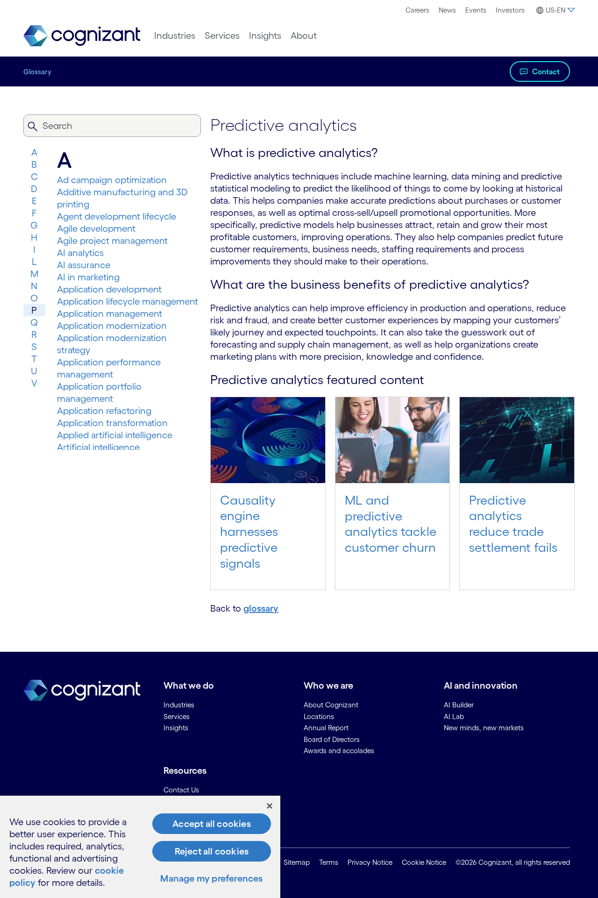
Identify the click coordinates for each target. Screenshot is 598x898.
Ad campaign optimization (112, 180)
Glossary (37, 72)
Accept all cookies (211, 824)
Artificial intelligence (98, 447)
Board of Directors (332, 739)
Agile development (96, 228)
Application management (109, 313)
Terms (328, 862)
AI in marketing (88, 277)
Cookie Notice (424, 862)
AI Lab (454, 716)
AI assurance (83, 265)
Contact (546, 71)
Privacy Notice (370, 862)
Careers (417, 10)
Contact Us (181, 790)
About (304, 35)
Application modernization (112, 326)
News (447, 10)
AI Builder (459, 705)
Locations (319, 716)
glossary (260, 608)
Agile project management (112, 240)
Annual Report (326, 728)
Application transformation (112, 423)
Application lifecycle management (127, 301)
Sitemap (297, 862)
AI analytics (80, 253)
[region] (140, 847)
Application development (109, 289)
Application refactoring (104, 411)
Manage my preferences (211, 878)
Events (475, 10)
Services (222, 35)
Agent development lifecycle (116, 216)
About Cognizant (331, 705)
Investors (510, 10)
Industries (174, 35)
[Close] (269, 806)
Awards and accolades (339, 751)
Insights (265, 35)
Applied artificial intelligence (114, 435)
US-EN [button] (555, 10)
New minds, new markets (484, 728)
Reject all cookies (212, 851)
